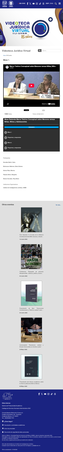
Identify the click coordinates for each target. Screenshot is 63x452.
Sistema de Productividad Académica (12, 405)
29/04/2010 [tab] (31, 127)
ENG (51, 3)
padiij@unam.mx (36, 445)
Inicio (4, 55)
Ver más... (58, 205)
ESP (47, 3)
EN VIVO (22, 3)
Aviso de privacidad (9, 428)
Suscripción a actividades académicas (14, 425)
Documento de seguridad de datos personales (16, 432)
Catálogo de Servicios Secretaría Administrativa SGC (16, 408)
